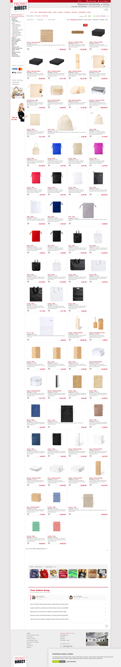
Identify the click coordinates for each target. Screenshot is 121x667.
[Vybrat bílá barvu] (87, 16)
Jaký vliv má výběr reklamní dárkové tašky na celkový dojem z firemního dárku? (49, 604)
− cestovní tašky (15, 28)
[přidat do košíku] (28, 49)
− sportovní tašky (15, 27)
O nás (31, 12)
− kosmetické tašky (15, 31)
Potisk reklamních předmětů (33, 642)
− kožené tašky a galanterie (17, 35)
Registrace (29, 647)
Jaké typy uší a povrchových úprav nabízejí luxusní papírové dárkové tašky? (48, 611)
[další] (107, 550)
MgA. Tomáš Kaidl (40, 596)
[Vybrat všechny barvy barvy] (86, 16)
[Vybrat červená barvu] (98, 16)
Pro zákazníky (67, 12)
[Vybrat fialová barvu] (101, 16)
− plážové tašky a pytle (16, 33)
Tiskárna (55, 12)
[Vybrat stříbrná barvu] (106, 16)
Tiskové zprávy (30, 645)
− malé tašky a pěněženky (16, 32)
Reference (29, 643)
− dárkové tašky (15, 36)
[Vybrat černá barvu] (89, 16)
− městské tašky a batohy (16, 25)
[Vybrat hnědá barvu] (104, 16)
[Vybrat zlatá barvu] (108, 16)
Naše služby (74, 12)
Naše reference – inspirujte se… (43, 567)
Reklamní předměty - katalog (45, 12)
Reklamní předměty (16, 15)
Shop (36, 12)
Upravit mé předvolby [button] (71, 661)
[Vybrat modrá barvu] (103, 16)
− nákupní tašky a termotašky (17, 29)
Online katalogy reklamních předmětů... (17, 82)
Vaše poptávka (82, 12)
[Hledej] (106, 9)
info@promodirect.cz (96, 6)
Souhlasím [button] (55, 661)
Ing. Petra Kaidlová (78, 596)
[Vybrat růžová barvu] (99, 16)
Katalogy (60, 12)
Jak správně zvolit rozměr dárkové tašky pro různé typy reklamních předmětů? (49, 615)
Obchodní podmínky (31, 638)
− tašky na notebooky (16, 24)
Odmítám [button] (62, 661)
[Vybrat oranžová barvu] (96, 16)
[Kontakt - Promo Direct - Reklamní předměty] (97, 645)
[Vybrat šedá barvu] (91, 16)
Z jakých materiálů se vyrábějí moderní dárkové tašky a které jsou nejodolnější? (49, 608)
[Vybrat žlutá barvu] (92, 16)
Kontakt (89, 12)
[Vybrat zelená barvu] (94, 16)
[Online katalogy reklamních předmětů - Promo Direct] (18, 98)
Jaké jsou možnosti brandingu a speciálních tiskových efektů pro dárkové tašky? (49, 619)
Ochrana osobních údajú (32, 640)
